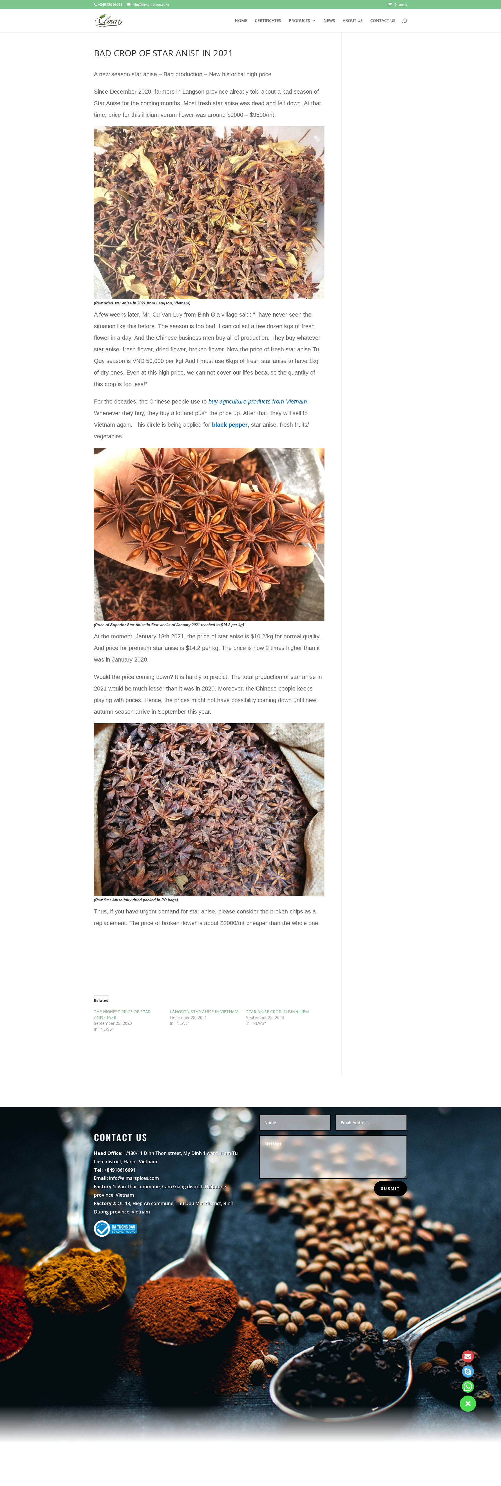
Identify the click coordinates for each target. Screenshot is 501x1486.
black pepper (230, 425)
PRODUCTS (299, 21)
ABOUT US (353, 21)
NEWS (329, 21)
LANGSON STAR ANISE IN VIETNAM (204, 1011)
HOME (241, 21)
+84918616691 (110, 4)
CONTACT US (382, 21)
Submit (390, 1188)
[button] (468, 1404)
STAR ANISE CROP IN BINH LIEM (277, 1011)
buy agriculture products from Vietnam (257, 401)
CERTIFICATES (268, 21)
